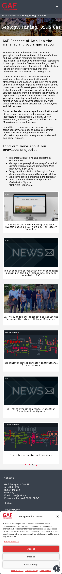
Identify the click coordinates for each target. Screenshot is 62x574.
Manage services (11, 541)
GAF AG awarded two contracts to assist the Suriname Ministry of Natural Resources (31, 318)
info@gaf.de (19, 495)
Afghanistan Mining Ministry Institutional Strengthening (31, 364)
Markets (14, 15)
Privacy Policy (31, 571)
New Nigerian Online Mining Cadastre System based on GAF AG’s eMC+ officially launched (31, 227)
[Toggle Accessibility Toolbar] (56, 569)
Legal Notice (45, 571)
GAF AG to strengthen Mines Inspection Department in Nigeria (31, 410)
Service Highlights (12, 333)
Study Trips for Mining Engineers (31, 455)
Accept (31, 549)
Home (4, 15)
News (7, 194)
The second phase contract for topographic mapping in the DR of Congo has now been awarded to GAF (31, 273)
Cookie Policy (17, 571)
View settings (31, 564)
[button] (57, 516)
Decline (31, 556)
